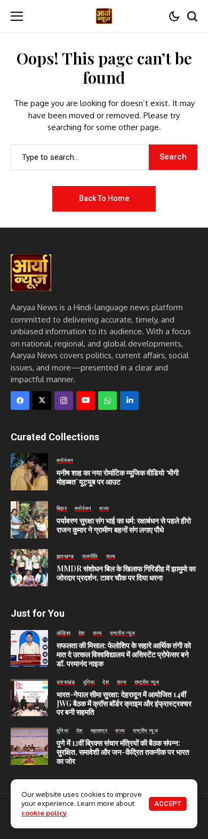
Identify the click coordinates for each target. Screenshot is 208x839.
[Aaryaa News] (104, 15)
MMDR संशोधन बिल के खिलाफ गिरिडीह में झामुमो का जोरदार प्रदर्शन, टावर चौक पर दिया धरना (126, 573)
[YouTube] (85, 400)
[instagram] (63, 400)
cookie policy (44, 813)
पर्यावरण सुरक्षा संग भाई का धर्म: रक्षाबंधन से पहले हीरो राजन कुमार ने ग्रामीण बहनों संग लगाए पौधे (124, 525)
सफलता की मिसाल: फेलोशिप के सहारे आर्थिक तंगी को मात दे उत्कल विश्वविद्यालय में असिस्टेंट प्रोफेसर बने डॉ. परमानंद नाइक (124, 654)
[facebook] (20, 400)
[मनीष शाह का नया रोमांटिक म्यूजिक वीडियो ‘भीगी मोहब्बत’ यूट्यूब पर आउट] (29, 471)
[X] (42, 400)
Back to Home (104, 198)
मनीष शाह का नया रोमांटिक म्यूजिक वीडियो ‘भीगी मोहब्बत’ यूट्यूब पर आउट (118, 477)
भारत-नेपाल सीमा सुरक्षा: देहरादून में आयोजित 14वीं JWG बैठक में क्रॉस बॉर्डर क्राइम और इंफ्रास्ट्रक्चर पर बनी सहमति (124, 703)
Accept (167, 804)
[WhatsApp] (107, 400)
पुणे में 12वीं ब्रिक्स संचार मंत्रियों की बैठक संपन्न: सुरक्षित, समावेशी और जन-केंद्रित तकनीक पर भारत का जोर (123, 752)
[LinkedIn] (129, 400)
